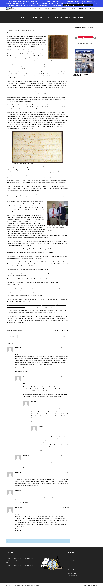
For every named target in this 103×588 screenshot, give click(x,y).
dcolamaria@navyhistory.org (57, 436)
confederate (11, 33)
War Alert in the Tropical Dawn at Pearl (15, 558)
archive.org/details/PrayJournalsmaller (27, 499)
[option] (85, 37)
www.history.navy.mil (12, 284)
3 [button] (81, 43)
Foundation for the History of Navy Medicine (30, 229)
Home (39, 15)
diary (15, 33)
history (21, 33)
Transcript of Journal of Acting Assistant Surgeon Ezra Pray (38, 249)
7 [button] (87, 43)
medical (25, 33)
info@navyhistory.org (73, 566)
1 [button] (78, 43)
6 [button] (86, 43)
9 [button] (90, 43)
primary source (36, 33)
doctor (18, 33)
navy (31, 33)
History (43, 15)
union (41, 33)
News (47, 15)
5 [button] (84, 43)
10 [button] (91, 43)
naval (29, 33)
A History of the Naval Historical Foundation (16, 561)
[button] (76, 38)
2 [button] (80, 43)
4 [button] (83, 43)
